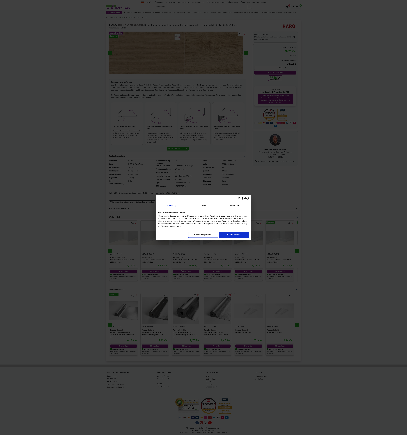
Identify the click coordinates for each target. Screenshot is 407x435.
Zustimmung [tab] (171, 206)
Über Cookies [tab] (235, 206)
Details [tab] (203, 206)
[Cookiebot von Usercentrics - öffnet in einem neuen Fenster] (239, 198)
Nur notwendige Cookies (203, 234)
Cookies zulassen (233, 234)
